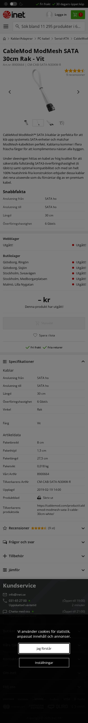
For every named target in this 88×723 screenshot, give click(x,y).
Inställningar (44, 662)
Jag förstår (44, 648)
